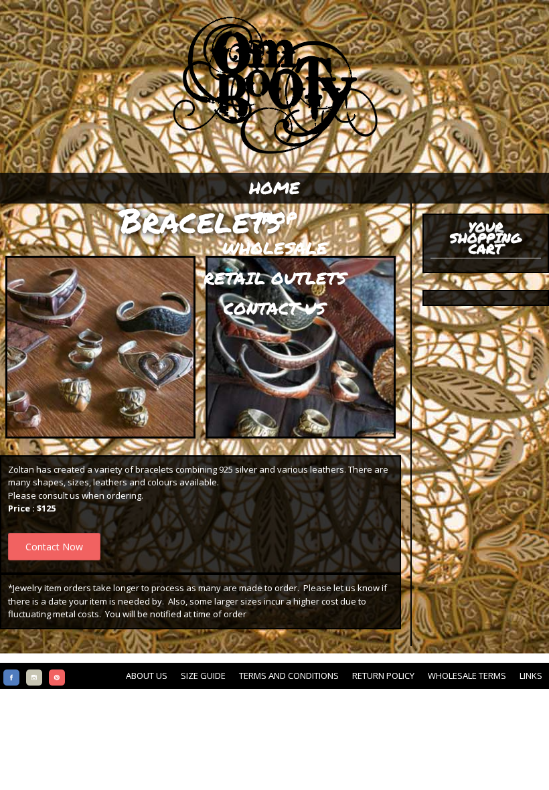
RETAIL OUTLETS (275, 278)
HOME (274, 187)
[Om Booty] (274, 154)
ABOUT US (146, 675)
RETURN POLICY (383, 675)
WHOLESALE (274, 248)
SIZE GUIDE (203, 675)
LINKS (531, 675)
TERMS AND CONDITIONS (289, 675)
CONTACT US (274, 308)
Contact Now (54, 546)
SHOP (274, 218)
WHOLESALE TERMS (467, 675)
